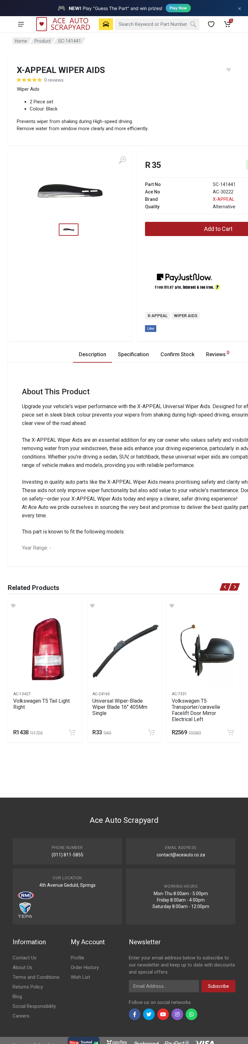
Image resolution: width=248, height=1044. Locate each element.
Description (92, 354)
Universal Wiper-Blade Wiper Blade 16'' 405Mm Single (119, 707)
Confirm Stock (177, 354)
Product (43, 41)
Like (150, 328)
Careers (21, 1016)
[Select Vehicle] (106, 24)
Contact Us (24, 958)
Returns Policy (28, 987)
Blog (17, 996)
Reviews (217, 353)
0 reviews (54, 80)
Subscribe (218, 986)
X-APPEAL (223, 199)
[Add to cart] (72, 732)
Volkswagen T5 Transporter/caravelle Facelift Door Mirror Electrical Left (196, 710)
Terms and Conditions (36, 977)
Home (21, 41)
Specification (133, 354)
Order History (85, 967)
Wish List (80, 977)
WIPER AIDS (185, 315)
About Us (22, 967)
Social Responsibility (34, 1006)
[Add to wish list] (45, 606)
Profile (77, 958)
